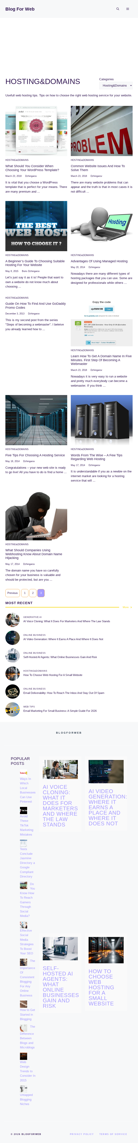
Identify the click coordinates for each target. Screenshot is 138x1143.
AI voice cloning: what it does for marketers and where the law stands (66, 621)
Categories (106, 79)
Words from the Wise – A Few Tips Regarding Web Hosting (96, 457)
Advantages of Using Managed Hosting (99, 261)
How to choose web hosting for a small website (52, 674)
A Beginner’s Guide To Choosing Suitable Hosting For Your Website (35, 263)
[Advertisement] (69, 45)
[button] (118, 9)
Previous (12, 592)
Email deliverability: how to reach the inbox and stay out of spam (63, 692)
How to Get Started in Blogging (27, 1014)
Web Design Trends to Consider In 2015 (27, 1071)
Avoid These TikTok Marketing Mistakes (26, 825)
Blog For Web (19, 8)
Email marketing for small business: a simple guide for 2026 (60, 710)
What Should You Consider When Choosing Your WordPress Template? (32, 168)
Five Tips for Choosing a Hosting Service (35, 455)
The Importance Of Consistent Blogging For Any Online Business (27, 978)
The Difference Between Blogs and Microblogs (27, 1037)
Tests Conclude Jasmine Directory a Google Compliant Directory (27, 862)
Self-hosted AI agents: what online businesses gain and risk (60, 657)
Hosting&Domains (17, 160)
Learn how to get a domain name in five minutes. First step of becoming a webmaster (101, 360)
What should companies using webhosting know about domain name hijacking (33, 554)
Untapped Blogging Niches (26, 1099)
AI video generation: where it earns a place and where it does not (63, 639)
